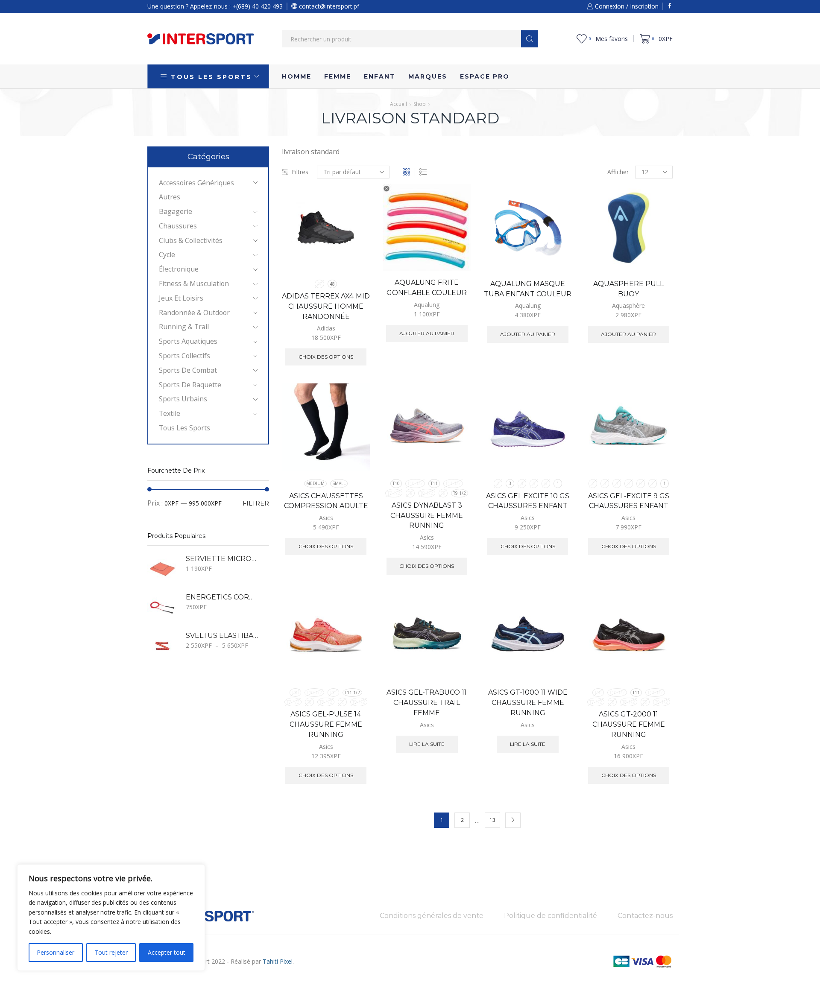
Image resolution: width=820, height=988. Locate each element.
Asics (326, 518)
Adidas (326, 328)
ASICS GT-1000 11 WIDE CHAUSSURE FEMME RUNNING (528, 702)
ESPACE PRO (485, 76)
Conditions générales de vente (431, 916)
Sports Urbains (183, 398)
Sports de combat (188, 370)
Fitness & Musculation (194, 283)
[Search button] (529, 38)
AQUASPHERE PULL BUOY (628, 289)
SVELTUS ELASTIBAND (222, 635)
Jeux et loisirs (181, 298)
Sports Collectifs (184, 355)
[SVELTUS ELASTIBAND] (162, 646)
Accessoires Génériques (196, 182)
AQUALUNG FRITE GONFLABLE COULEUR (427, 287)
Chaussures (178, 226)
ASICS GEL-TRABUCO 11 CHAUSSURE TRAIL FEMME (427, 702)
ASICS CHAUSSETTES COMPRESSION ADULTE (326, 501)
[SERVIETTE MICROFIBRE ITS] (162, 569)
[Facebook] (670, 6)
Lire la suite (454, 643)
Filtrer (256, 503)
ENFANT (379, 76)
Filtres (300, 172)
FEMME (337, 76)
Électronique (179, 269)
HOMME (296, 76)
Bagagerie (175, 211)
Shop (419, 104)
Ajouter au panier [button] (454, 233)
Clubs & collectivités (191, 240)
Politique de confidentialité (550, 916)
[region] (111, 917)
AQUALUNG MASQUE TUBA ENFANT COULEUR (527, 289)
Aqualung (426, 305)
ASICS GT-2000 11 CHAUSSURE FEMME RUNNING (628, 724)
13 (492, 819)
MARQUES (427, 76)
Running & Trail (184, 326)
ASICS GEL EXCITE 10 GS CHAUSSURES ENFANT (527, 501)
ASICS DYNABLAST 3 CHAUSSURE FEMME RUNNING (426, 515)
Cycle (167, 254)
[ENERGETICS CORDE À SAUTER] (162, 608)
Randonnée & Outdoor (194, 312)
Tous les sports (184, 428)
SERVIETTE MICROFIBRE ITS (222, 559)
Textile (169, 413)
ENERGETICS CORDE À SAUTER (222, 597)
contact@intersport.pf (328, 6)
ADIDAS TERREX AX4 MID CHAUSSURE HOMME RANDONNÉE (326, 306)
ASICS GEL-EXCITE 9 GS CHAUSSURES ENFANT (628, 501)
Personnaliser (55, 952)
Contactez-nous (645, 916)
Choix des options (353, 234)
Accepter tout (166, 952)
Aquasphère (628, 305)
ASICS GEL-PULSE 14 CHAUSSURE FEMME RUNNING (326, 724)
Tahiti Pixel (278, 961)
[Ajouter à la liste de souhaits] (353, 253)
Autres (169, 197)
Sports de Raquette (190, 384)
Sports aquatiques (188, 341)
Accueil (398, 104)
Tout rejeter (111, 952)
